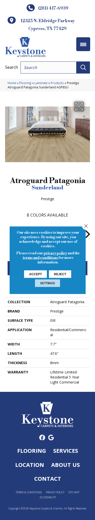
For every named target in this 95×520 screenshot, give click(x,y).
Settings (47, 283)
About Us (65, 464)
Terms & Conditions (29, 492)
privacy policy (55, 253)
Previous (7, 231)
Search (11, 67)
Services (65, 450)
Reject (60, 274)
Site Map (73, 492)
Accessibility (48, 497)
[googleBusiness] (51, 438)
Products (57, 83)
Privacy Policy (55, 492)
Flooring (25, 83)
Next (87, 231)
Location (29, 464)
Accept (35, 274)
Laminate (41, 83)
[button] (83, 67)
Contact (47, 478)
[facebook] (42, 438)
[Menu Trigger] (83, 44)
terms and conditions (40, 257)
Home (12, 83)
